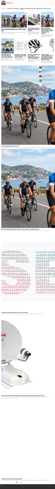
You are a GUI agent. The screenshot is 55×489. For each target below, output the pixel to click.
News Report (9, 2)
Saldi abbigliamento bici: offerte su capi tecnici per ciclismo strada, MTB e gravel (45, 8)
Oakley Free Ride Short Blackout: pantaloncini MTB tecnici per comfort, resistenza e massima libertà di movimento (29, 8)
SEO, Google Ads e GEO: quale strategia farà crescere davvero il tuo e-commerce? (21, 56)
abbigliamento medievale (42, 89)
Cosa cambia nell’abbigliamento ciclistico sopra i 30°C (13, 30)
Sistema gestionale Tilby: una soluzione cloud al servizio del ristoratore (13, 8)
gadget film (40, 90)
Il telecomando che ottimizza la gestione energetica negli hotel (11, 478)
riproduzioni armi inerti (42, 88)
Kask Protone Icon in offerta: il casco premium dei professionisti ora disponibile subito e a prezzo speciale (34, 56)
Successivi (21, 482)
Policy (2, 485)
